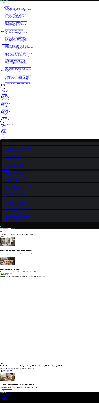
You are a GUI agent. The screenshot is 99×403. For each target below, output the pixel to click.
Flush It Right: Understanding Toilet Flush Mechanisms (15, 37)
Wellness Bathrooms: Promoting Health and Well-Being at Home (16, 78)
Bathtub (4, 125)
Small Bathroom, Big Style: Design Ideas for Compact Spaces (16, 54)
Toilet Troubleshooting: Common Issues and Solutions (14, 16)
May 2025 (4, 107)
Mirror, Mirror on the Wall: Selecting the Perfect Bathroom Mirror (16, 52)
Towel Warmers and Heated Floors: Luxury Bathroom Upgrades (16, 189)
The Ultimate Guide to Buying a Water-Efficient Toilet (14, 8)
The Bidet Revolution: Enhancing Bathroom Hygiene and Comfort (17, 49)
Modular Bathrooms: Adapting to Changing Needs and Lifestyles (17, 77)
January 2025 (5, 109)
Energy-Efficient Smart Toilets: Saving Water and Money (15, 25)
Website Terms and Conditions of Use (10, 395)
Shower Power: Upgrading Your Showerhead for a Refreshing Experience (18, 53)
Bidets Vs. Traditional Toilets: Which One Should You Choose (16, 10)
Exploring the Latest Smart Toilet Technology (13, 19)
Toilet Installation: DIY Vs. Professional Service (13, 15)
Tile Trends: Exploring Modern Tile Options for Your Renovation (16, 63)
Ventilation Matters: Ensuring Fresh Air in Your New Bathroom (16, 68)
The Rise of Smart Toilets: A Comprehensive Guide (14, 30)
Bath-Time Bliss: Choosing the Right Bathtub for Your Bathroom (16, 48)
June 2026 (4, 92)
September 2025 (6, 103)
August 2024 (5, 112)
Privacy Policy (5, 394)
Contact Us (7, 6)
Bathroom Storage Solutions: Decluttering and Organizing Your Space (18, 56)
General (4, 129)
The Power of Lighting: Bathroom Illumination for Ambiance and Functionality (19, 47)
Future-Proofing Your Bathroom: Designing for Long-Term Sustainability (18, 83)
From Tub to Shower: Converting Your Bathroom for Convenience (17, 64)
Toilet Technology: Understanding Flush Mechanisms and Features (17, 14)
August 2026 (5, 90)
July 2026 (4, 91)
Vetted (3, 137)
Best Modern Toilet (4, 0)
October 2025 (5, 102)
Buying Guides (5, 7)
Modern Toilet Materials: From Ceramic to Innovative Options (16, 40)
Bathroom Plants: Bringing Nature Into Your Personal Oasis (15, 55)
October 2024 (5, 110)
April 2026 (4, 95)
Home (3, 2)
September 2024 (6, 111)
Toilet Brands (5, 134)
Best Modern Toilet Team (7, 254)
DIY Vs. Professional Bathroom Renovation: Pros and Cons (15, 60)
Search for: (2, 227)
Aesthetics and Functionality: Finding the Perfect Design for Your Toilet (18, 9)
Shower (4, 84)
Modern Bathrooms (6, 70)
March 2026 (5, 96)
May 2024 (4, 115)
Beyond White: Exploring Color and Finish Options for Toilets (16, 41)
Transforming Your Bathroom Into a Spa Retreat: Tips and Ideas (16, 45)
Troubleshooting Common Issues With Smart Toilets (14, 27)
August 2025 (5, 104)
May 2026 (4, 94)
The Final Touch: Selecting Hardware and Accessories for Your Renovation (18, 69)
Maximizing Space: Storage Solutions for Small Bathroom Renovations (18, 67)
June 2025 (4, 106)
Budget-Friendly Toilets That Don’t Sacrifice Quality (14, 11)
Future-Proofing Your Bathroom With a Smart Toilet (14, 29)
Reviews (4, 85)
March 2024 (5, 118)
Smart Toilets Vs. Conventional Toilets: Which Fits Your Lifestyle (16, 42)
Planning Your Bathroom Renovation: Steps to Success (15, 59)
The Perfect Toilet (6, 31)
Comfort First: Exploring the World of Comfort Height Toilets (16, 38)
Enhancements (5, 44)
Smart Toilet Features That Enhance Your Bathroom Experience (16, 26)
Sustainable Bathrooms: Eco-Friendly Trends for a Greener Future (17, 72)
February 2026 (5, 97)
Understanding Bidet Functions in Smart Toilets (13, 23)
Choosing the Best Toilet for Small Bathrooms (13, 17)
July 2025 (4, 105)
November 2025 (5, 101)
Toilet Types (5, 136)
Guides (3, 130)
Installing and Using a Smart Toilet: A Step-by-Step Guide (15, 24)
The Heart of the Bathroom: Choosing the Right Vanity (15, 62)
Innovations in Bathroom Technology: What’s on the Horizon (16, 71)
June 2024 (4, 114)
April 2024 (4, 117)
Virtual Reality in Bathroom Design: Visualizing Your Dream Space (17, 76)
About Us (6, 4)
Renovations (5, 196)
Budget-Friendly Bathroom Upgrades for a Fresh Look (15, 61)
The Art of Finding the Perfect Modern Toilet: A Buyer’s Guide (16, 32)
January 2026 (5, 98)
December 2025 (5, 99)
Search (12, 228)
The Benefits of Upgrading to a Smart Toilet (13, 22)
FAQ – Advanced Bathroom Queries (9, 128)
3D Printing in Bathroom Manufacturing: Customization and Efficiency (17, 79)
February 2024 (5, 119)
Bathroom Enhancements (7, 124)
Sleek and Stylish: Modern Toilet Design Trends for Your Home (16, 34)
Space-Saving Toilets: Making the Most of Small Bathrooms (16, 39)
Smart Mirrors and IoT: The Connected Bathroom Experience (16, 74)
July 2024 (4, 113)
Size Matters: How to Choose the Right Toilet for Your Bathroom (16, 33)
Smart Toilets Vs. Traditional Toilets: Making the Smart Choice (16, 21)
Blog (5, 3)
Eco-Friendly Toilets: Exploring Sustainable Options (14, 13)
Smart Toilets (5, 18)
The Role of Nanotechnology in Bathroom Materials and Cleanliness (17, 82)
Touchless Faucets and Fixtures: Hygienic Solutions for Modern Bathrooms (18, 75)
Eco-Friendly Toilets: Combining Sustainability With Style (15, 36)
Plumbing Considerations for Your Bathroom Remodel (14, 65)
